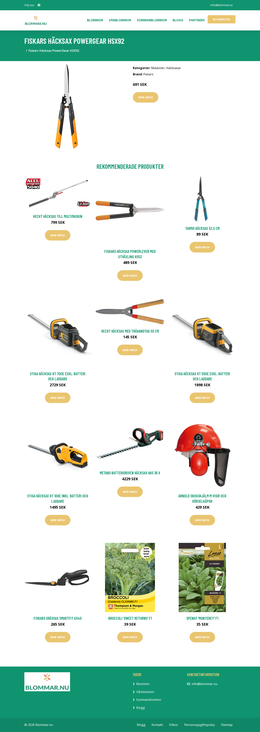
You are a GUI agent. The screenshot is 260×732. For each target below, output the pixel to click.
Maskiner (158, 68)
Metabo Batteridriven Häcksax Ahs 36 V (130, 472)
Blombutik (221, 19)
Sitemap (227, 725)
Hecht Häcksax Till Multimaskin (57, 216)
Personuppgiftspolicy (199, 725)
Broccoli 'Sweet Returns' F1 (130, 618)
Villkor (173, 725)
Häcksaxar (173, 68)
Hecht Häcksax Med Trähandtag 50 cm (130, 331)
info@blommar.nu (222, 5)
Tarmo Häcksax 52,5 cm (202, 228)
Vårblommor (120, 20)
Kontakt (157, 725)
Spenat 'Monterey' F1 (202, 618)
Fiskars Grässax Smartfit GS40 (58, 618)
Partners (197, 20)
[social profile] (39, 5)
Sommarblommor (152, 20)
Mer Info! (145, 97)
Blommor (95, 20)
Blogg (178, 20)
